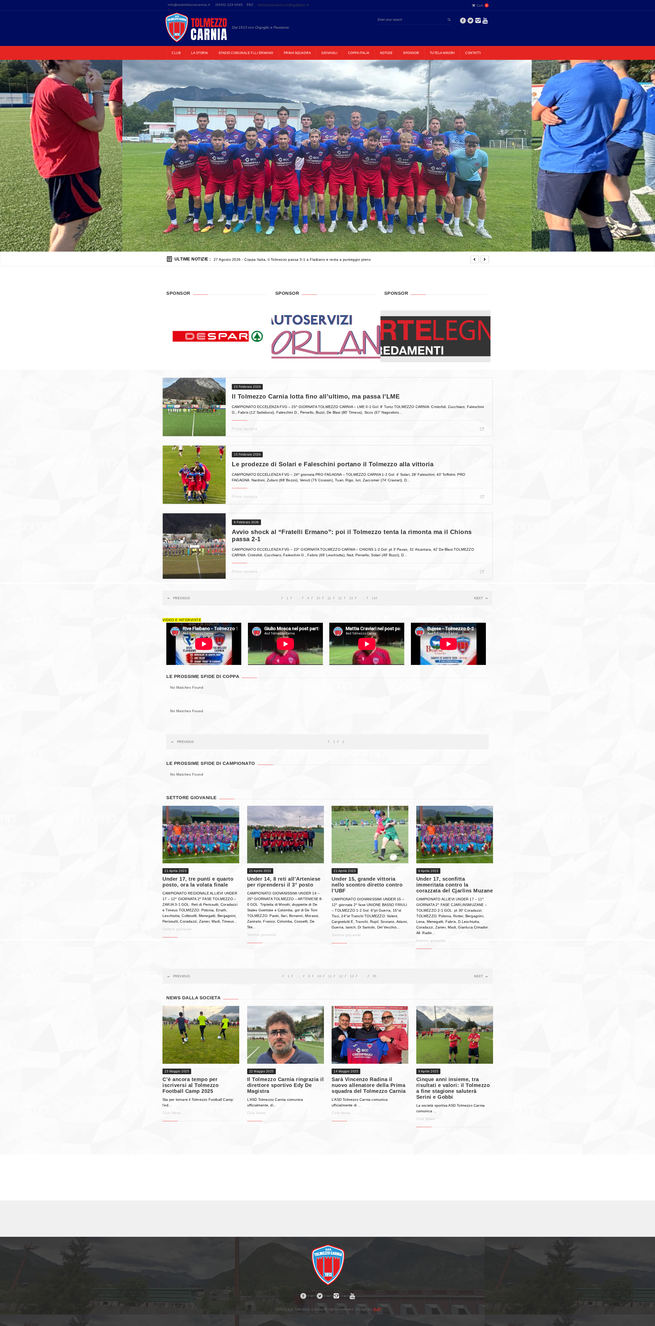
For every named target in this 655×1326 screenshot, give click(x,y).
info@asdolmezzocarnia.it (189, 5)
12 (340, 598)
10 (318, 598)
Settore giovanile (177, 929)
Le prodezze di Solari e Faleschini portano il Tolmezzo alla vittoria (332, 464)
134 (375, 598)
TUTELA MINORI (442, 53)
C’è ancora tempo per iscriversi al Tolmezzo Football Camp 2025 (190, 1085)
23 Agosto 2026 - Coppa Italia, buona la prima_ (255, 259)
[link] (463, 22)
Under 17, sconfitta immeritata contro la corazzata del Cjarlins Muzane (454, 884)
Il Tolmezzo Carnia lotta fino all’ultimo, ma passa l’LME (316, 396)
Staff (377, 1309)
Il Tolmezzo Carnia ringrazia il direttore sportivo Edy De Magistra (285, 1085)
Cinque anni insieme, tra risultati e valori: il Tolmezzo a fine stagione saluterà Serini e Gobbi (453, 1088)
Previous (181, 598)
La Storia (199, 53)
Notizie (386, 53)
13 (351, 598)
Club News (171, 1113)
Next (478, 598)
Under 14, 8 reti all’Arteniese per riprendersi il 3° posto (284, 882)
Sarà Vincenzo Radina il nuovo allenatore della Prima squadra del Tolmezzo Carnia (369, 1085)
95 (375, 976)
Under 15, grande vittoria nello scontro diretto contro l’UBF (367, 884)
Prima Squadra (297, 53)
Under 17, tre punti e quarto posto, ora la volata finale (197, 882)
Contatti (473, 53)
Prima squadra (244, 429)
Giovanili (329, 53)
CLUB (176, 53)
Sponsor (411, 53)
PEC (250, 5)
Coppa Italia (358, 53)
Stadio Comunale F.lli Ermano (246, 53)
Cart (480, 5)
